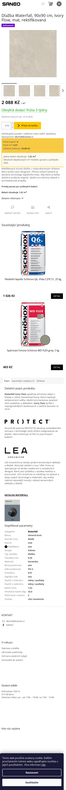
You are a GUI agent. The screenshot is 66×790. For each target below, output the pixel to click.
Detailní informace (11, 198)
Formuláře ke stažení (12, 660)
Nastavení (32, 772)
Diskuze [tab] (41, 380)
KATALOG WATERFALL (16, 495)
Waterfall (33, 531)
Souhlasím (31, 782)
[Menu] (59, 4)
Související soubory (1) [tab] (23, 380)
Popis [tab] (7, 380)
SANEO (9, 624)
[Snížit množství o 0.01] (12, 127)
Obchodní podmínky (12, 652)
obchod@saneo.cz (24, 136)
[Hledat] (43, 4)
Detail (56, 296)
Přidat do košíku (29, 125)
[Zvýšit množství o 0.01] (12, 124)
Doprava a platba (10, 648)
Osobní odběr (9, 685)
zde (43, 764)
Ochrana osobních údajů (14, 656)
